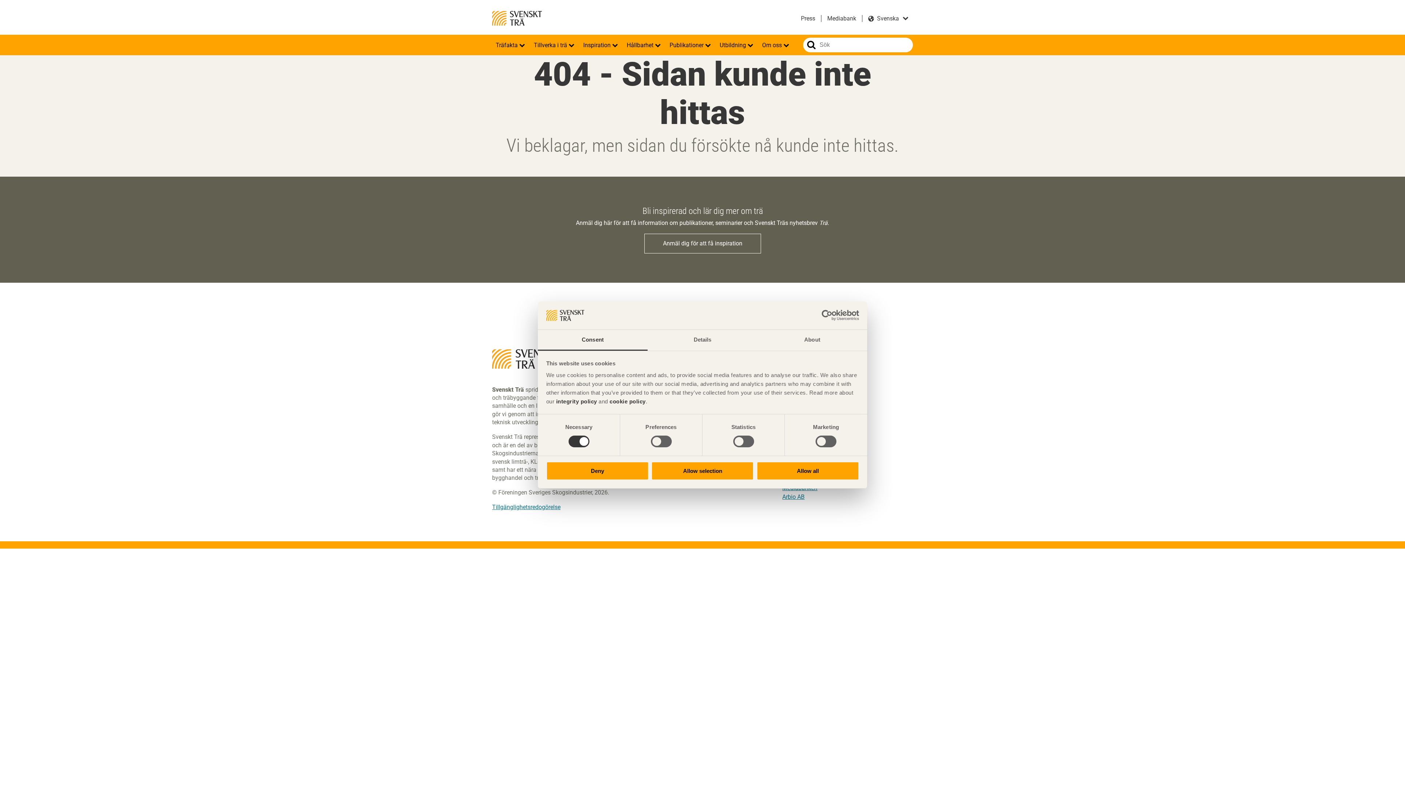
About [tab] (812, 339)
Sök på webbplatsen (811, 45)
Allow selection (702, 471)
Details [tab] (703, 339)
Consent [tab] (593, 339)
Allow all (808, 471)
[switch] (661, 441)
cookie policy (628, 401)
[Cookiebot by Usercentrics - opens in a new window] (827, 315)
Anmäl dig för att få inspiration (702, 243)
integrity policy (576, 401)
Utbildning (734, 45)
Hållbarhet (641, 45)
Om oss (772, 45)
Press (808, 18)
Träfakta (507, 45)
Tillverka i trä (551, 45)
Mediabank (841, 18)
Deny (597, 471)
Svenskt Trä (517, 18)
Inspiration (597, 45)
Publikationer (687, 45)
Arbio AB (793, 496)
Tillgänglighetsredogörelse (526, 507)
